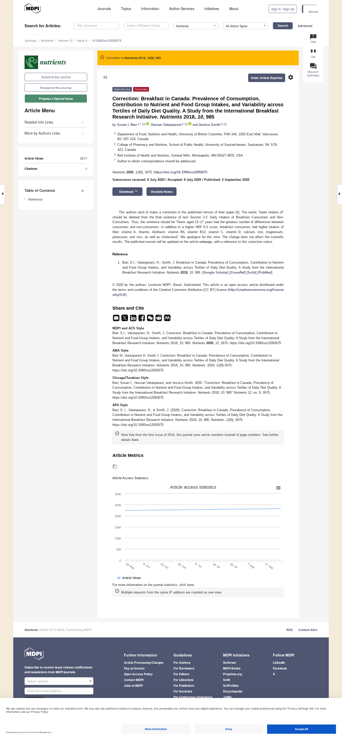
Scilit (252, 272)
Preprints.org (232, 674)
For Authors (182, 662)
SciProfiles (231, 685)
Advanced (305, 26)
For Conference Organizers (193, 697)
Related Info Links (39, 122)
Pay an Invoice (134, 668)
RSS (289, 629)
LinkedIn (279, 662)
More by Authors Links (42, 133)
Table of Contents (40, 190)
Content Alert (307, 629)
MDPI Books (232, 668)
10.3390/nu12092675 (106, 40)
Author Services (181, 8)
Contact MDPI (133, 679)
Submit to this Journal (56, 77)
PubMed (265, 272)
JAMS (227, 697)
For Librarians (184, 679)
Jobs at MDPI (133, 685)
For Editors (181, 674)
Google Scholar (215, 272)
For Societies (183, 691)
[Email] (116, 319)
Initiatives (211, 8)
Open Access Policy (138, 674)
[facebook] (142, 319)
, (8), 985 (142, 58)
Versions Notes (162, 191)
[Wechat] (150, 319)
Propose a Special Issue (56, 98)
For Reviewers (184, 668)
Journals (104, 8)
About (233, 8)
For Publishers (184, 685)
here (135, 440)
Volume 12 (65, 40)
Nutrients (47, 40)
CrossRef (238, 272)
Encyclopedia (232, 691)
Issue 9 (82, 40)
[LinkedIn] (133, 319)
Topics (126, 8)
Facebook (280, 668)
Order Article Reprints (266, 78)
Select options (37, 681)
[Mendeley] (167, 319)
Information (150, 8)
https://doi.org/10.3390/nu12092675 (180, 172)
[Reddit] (159, 319)
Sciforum (229, 662)
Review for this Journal (55, 88)
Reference (35, 199)
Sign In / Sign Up (282, 9)
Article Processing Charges (143, 662)
